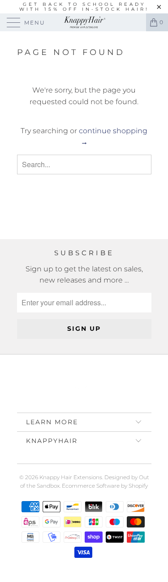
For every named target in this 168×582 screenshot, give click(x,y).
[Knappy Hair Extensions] (84, 22)
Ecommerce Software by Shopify (105, 485)
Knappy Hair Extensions (70, 477)
